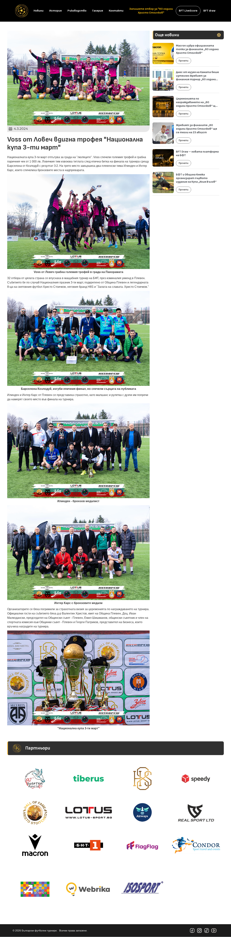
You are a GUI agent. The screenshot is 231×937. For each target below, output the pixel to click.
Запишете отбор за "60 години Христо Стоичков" (151, 10)
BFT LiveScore (188, 10)
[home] (22, 11)
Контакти (116, 10)
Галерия (97, 10)
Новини (38, 10)
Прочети (183, 60)
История (55, 10)
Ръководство (76, 10)
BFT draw (209, 10)
